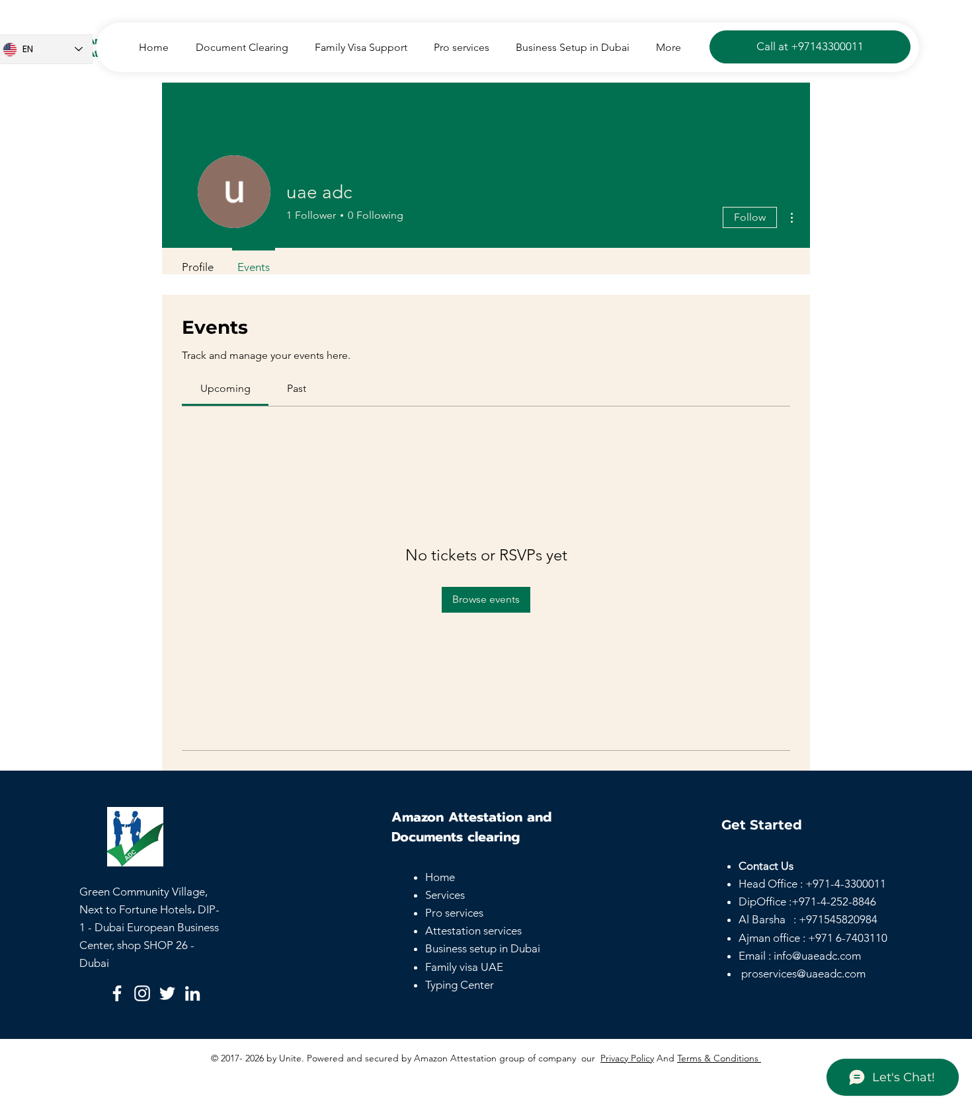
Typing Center (459, 984)
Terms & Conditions (719, 1058)
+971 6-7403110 (847, 937)
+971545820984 (838, 919)
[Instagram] (142, 993)
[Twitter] (167, 993)
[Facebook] (117, 993)
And (665, 1058)
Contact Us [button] (766, 865)
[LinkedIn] (192, 993)
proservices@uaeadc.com (803, 973)
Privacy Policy (627, 1058)
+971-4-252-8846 (833, 901)
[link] (225, 388)
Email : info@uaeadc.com (800, 955)
